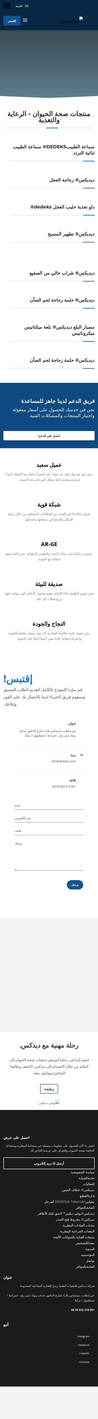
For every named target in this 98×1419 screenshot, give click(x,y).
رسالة (18, 843)
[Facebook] (91, 5)
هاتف (18, 830)
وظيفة (49, 1088)
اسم (17, 805)
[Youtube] (77, 5)
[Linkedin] (70, 5)
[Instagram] (84, 5)
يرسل (75, 884)
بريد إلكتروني (23, 818)
